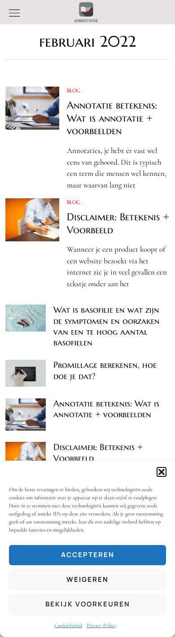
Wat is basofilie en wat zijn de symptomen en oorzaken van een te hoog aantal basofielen (106, 326)
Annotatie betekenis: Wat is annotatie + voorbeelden (112, 118)
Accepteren (87, 554)
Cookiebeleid (68, 625)
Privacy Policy (101, 625)
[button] (161, 471)
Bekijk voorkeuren (87, 604)
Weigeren (87, 579)
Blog (73, 90)
